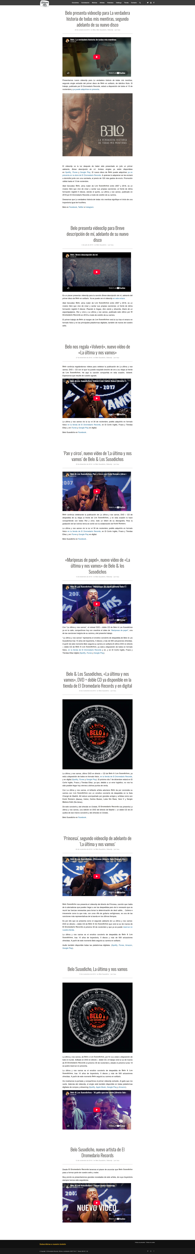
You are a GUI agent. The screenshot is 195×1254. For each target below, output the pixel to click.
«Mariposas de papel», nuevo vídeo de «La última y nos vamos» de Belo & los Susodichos (97, 565)
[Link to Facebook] (153, 2)
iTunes (75, 172)
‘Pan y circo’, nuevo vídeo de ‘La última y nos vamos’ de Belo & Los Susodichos (97, 456)
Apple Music (101, 1087)
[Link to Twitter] (147, 2)
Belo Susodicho (102, 30)
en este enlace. (119, 298)
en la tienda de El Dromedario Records (84, 424)
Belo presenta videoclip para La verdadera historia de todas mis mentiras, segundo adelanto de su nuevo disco (97, 18)
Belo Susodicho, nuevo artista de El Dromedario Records (97, 1152)
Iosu (119, 30)
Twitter (80, 207)
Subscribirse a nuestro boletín (53, 1244)
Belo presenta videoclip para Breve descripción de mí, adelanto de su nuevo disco (97, 233)
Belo (94, 30)
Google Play (85, 172)
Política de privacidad (140, 1242)
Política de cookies (150, 1242)
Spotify (68, 172)
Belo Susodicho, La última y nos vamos (97, 968)
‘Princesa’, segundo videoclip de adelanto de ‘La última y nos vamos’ (97, 841)
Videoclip (110, 30)
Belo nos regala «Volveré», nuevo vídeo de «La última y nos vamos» (97, 349)
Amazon (128, 945)
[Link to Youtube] (150, 2)
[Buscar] (140, 2)
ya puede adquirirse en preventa (86, 89)
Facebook (73, 207)
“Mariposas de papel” (119, 630)
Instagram (89, 207)
